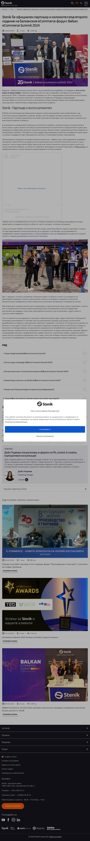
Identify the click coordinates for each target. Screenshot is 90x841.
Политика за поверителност (16, 422)
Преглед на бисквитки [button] (45, 436)
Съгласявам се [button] (45, 429)
